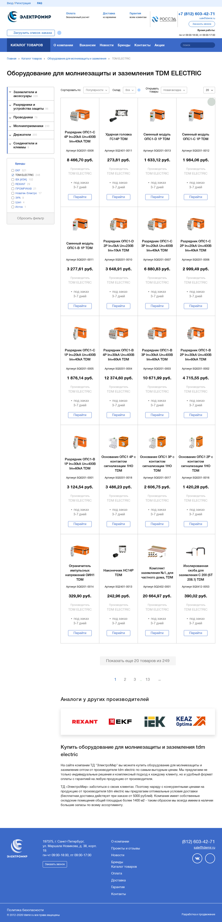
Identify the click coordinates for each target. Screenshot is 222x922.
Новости (107, 45)
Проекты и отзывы (125, 848)
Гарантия (118, 887)
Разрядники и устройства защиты (30, 106)
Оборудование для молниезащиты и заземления (76, 58)
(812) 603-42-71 (198, 841)
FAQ (39, 3)
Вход (10, 3)
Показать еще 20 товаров (138, 660)
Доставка (118, 880)
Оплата (116, 873)
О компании (63, 45)
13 (147, 679)
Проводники (25, 117)
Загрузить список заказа (32, 33)
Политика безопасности (25, 910)
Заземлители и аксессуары (25, 94)
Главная (11, 58)
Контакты (142, 45)
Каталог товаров (27, 45)
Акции (160, 45)
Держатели (25, 134)
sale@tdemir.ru (207, 18)
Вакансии (88, 45)
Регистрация (23, 3)
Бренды (124, 45)
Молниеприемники (31, 126)
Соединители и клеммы (25, 145)
